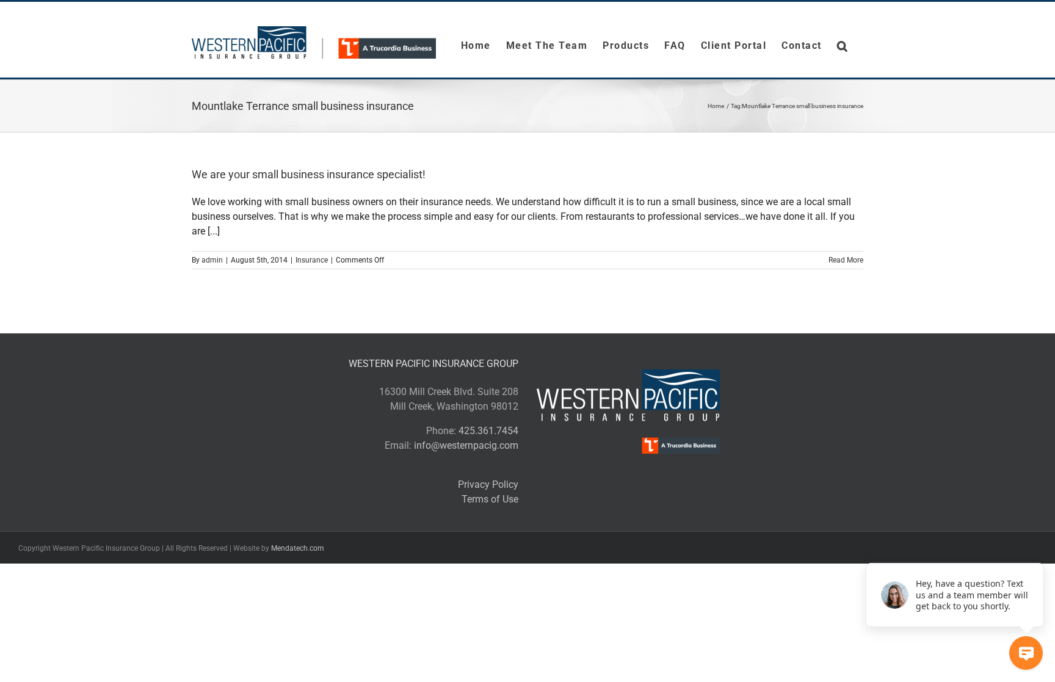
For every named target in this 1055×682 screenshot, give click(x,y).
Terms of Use (490, 499)
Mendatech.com (297, 548)
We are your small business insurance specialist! (309, 174)
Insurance (311, 260)
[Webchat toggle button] (1026, 653)
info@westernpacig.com (466, 445)
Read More (845, 260)
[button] (843, 45)
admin (212, 260)
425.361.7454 (488, 431)
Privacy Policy (488, 484)
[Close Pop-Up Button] (1036, 549)
